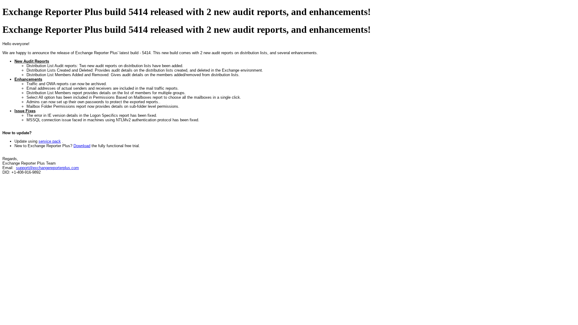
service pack (50, 141)
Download (81, 146)
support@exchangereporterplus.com (47, 168)
